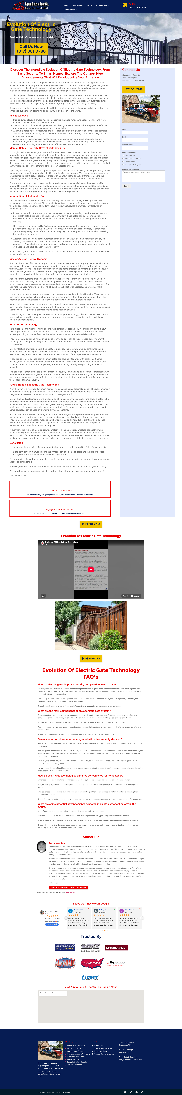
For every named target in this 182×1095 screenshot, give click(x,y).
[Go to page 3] (104, 930)
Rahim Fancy (129, 910)
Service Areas (69, 10)
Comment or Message (130, 169)
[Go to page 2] (102, 930)
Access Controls (102, 5)
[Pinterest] (142, 1092)
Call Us (132, 4)
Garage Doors (77, 5)
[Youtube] (136, 1092)
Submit (126, 186)
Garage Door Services (133, 158)
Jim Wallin (103, 910)
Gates (66, 5)
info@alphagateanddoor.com (130, 1060)
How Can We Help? (129, 152)
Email (124, 137)
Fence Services (130, 162)
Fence (89, 5)
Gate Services (130, 155)
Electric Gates (71, 892)
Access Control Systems (133, 165)
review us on (51, 924)
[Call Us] (124, 5)
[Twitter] (131, 1092)
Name (125, 129)
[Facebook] (125, 1092)
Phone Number (128, 145)
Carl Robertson (79, 910)
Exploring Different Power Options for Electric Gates (68, 887)
